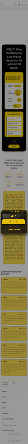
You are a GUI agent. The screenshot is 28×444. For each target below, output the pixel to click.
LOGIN (13, 216)
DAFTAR (13, 222)
